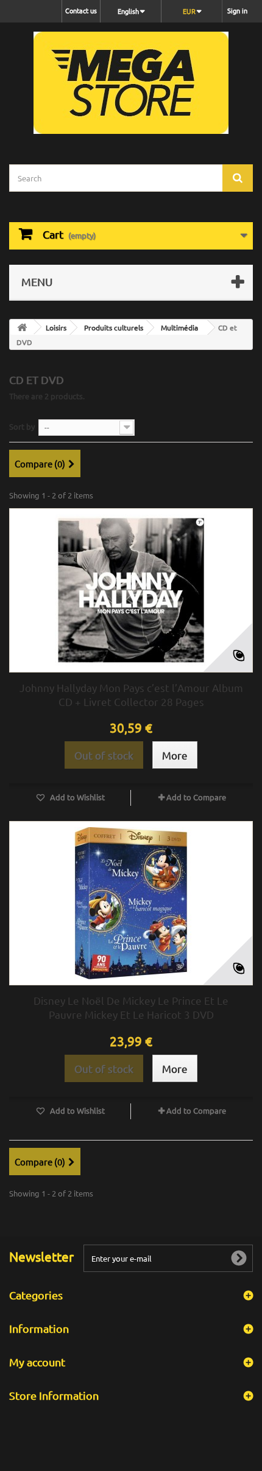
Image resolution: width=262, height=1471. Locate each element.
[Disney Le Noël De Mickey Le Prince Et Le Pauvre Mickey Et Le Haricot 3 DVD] (131, 903)
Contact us (81, 10)
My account (37, 1361)
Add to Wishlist (76, 797)
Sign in (237, 10)
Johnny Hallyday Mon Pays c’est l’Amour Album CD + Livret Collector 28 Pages (131, 694)
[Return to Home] (22, 327)
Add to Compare (196, 797)
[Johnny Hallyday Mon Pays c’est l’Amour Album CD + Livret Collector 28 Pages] (131, 590)
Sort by (22, 426)
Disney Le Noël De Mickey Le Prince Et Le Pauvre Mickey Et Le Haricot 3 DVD (131, 1007)
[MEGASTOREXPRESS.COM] (131, 83)
